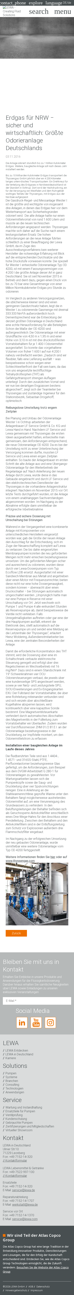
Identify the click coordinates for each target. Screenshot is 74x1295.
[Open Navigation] (62, 11)
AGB (30, 1286)
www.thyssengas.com (20, 861)
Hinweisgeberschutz (16, 1290)
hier (52, 857)
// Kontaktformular (15, 1160)
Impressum (37, 1290)
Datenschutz (43, 1286)
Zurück (16, 933)
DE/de (58, 3)
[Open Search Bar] (39, 11)
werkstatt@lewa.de (25, 1204)
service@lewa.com (25, 1219)
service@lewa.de (23, 1190)
